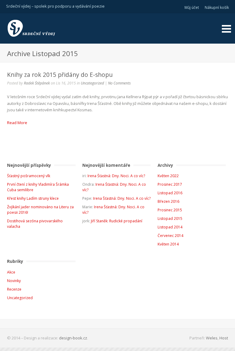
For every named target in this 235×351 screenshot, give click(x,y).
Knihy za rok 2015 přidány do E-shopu (60, 74)
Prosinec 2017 (170, 184)
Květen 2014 (168, 244)
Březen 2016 (168, 201)
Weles (212, 338)
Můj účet (192, 7)
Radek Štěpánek (37, 83)
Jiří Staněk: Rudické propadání (116, 221)
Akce (11, 272)
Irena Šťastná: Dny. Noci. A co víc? (116, 175)
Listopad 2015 (170, 218)
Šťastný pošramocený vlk (28, 175)
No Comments (119, 83)
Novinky (14, 280)
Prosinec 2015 (170, 210)
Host (223, 338)
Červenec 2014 (170, 235)
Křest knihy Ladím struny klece (33, 198)
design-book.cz (73, 338)
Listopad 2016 (170, 192)
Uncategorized (92, 83)
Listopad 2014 (170, 227)
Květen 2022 (168, 175)
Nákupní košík (217, 7)
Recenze (14, 289)
